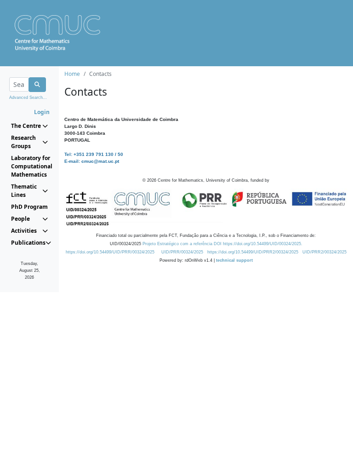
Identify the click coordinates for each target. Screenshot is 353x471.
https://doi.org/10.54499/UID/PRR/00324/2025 (110, 252)
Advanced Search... (28, 97)
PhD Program (29, 207)
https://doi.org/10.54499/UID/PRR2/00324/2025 (252, 252)
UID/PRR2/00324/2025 (324, 252)
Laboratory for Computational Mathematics (29, 166)
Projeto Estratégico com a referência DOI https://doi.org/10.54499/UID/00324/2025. (222, 243)
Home (72, 74)
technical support (234, 260)
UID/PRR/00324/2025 (182, 252)
